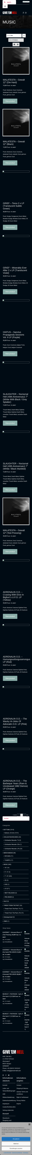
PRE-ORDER (8, 897)
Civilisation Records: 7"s (12, 840)
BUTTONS (7, 829)
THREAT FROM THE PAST (11, 905)
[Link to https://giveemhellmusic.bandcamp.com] (27, 2)
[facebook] (5, 1075)
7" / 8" (6, 876)
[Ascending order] (24, 35)
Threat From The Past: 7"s (12, 908)
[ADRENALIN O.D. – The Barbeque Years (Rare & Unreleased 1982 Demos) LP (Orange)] (16, 762)
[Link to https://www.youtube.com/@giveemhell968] (26, 2)
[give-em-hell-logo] (10, 12)
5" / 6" (6, 872)
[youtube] (8, 1075)
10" (6, 867)
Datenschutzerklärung (17, 1152)
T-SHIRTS (7, 860)
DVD (6, 884)
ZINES (5, 921)
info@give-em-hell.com (14, 1070)
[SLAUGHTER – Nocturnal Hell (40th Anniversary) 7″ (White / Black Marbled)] (16, 444)
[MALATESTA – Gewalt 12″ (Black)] (16, 122)
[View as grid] (14, 44)
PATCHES (7, 856)
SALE (5, 901)
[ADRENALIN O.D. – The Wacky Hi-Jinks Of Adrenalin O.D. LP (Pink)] (16, 699)
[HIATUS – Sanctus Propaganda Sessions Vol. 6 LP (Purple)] (16, 313)
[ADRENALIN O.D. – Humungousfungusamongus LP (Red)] (16, 637)
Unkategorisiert (8, 917)
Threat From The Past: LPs (13, 913)
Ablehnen (16, 1143)
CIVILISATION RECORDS (11, 837)
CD (5, 880)
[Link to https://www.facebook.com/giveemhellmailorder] (23, 2)
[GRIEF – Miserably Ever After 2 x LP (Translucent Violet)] (16, 249)
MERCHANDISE (8, 853)
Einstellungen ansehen (16, 1148)
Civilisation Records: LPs (12, 849)
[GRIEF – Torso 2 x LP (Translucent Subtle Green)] (16, 184)
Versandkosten (8, 942)
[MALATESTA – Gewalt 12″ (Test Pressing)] (16, 511)
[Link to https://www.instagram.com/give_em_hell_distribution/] (25, 2)
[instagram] (3, 1075)
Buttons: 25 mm (9, 833)
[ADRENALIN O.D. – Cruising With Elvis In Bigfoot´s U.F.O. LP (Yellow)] (16, 573)
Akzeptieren (16, 1139)
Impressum (25, 1152)
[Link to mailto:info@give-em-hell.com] (29, 2)
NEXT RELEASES (10, 893)
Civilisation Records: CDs (12, 844)
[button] (29, 1124)
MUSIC (6, 864)
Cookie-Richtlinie (7, 1152)
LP (5, 888)
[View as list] (17, 44)
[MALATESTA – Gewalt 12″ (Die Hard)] (16, 61)
